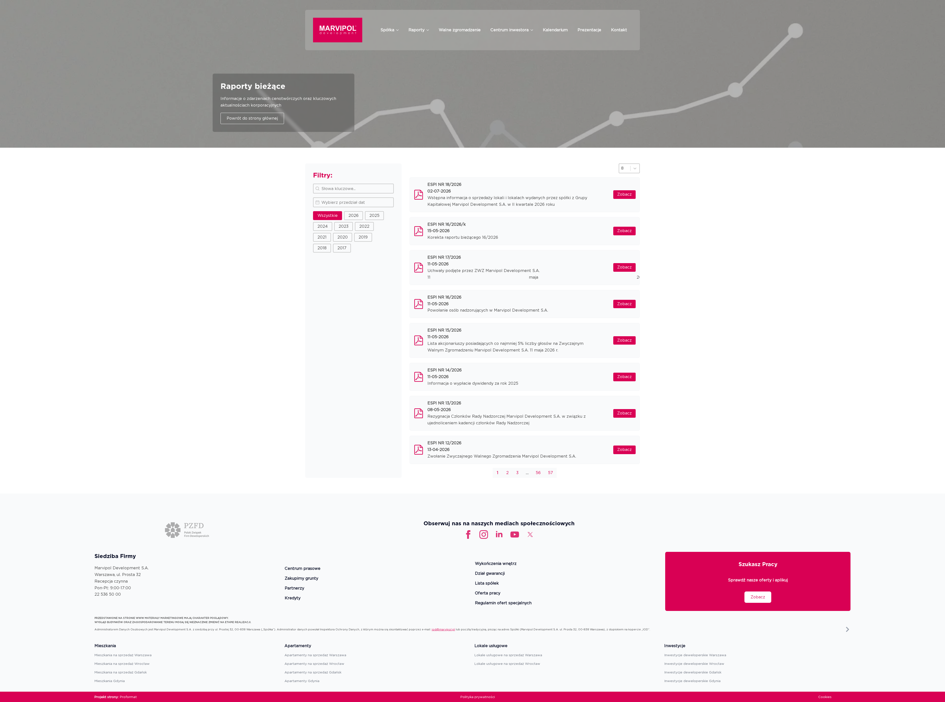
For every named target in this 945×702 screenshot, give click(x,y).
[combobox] (624, 168)
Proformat (128, 697)
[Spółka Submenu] (399, 30)
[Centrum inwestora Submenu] (533, 30)
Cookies (825, 697)
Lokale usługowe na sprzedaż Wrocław (507, 664)
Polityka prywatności (477, 697)
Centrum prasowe (302, 569)
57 (550, 472)
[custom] (514, 534)
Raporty (417, 30)
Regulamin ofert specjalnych (503, 603)
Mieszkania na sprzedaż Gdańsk (120, 672)
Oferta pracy (487, 593)
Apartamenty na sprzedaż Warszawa (315, 655)
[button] (327, 215)
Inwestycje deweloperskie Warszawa (695, 655)
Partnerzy (294, 588)
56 (538, 472)
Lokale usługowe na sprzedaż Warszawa (508, 655)
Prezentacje (589, 30)
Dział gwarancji (490, 574)
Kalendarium (555, 30)
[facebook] (468, 534)
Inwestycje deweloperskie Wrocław (694, 664)
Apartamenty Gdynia (301, 681)
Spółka (387, 30)
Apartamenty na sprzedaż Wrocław (314, 664)
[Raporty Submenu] (429, 30)
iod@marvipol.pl (443, 629)
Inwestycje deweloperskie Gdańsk (692, 672)
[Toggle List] (634, 168)
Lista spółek (487, 583)
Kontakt (619, 30)
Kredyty (292, 598)
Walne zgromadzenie (460, 30)
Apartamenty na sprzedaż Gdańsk (312, 672)
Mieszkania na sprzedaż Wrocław (122, 664)
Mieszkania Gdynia (109, 681)
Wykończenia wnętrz (496, 564)
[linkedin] (499, 534)
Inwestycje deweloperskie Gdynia (692, 681)
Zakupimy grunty (301, 578)
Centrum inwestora (509, 30)
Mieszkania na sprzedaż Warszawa (123, 655)
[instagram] (483, 534)
